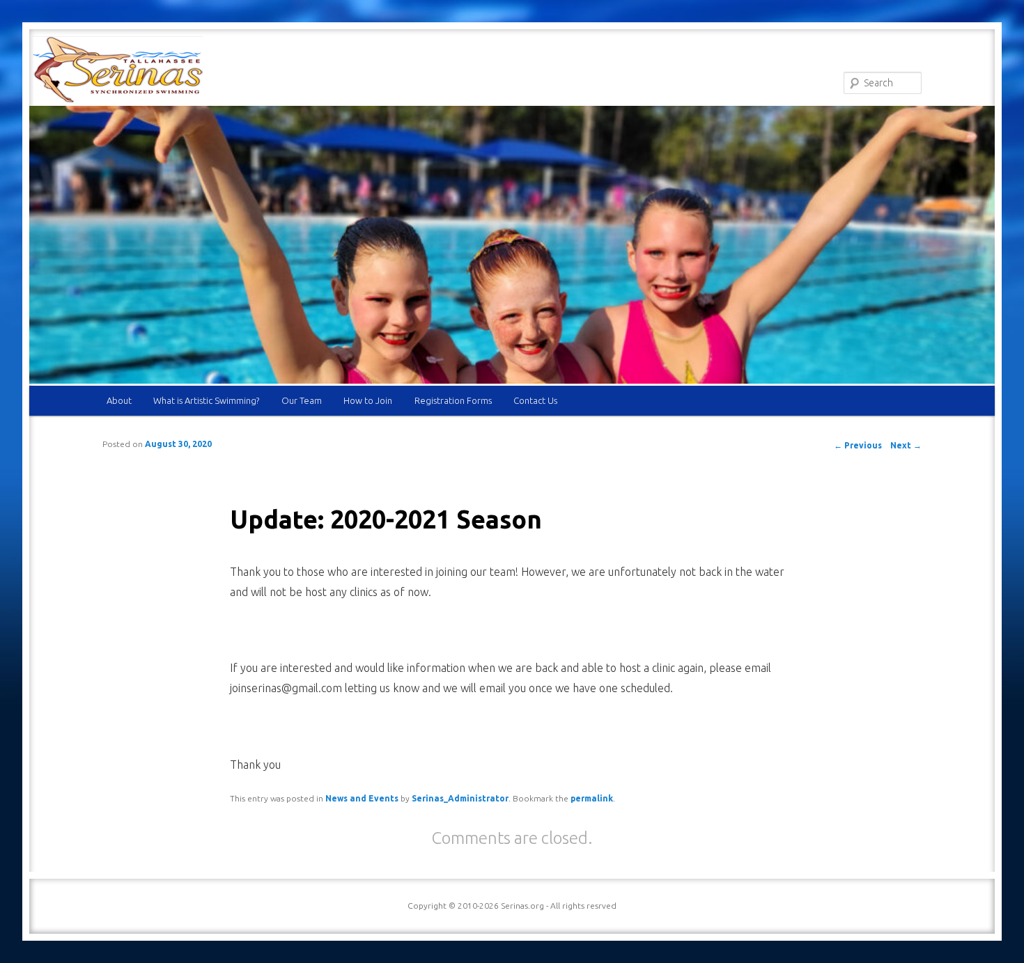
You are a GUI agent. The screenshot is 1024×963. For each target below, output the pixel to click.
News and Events (361, 798)
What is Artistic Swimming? (206, 400)
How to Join (367, 400)
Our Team (301, 400)
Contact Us (535, 400)
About (119, 400)
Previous (858, 445)
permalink (592, 798)
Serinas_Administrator (460, 798)
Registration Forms (453, 400)
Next (906, 445)
